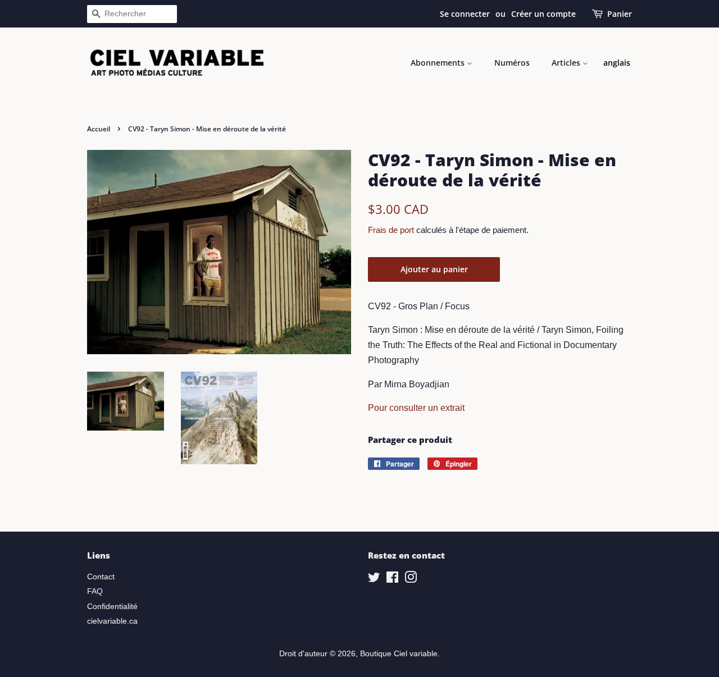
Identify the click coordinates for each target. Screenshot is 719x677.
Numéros (512, 62)
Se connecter (465, 13)
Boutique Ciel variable (399, 653)
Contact (101, 577)
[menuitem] (617, 63)
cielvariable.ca (112, 621)
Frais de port (391, 230)
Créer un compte (543, 13)
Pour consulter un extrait (416, 408)
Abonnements (439, 62)
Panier (619, 13)
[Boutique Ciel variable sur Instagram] (410, 579)
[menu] (617, 63)
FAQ (95, 591)
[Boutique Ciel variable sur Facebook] (392, 579)
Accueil (98, 129)
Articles (567, 62)
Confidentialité (112, 606)
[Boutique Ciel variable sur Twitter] (374, 579)
